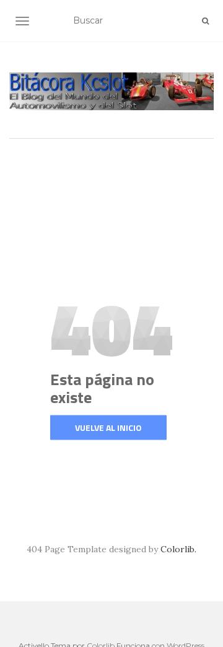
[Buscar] (205, 21)
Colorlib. (178, 549)
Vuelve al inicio (108, 427)
